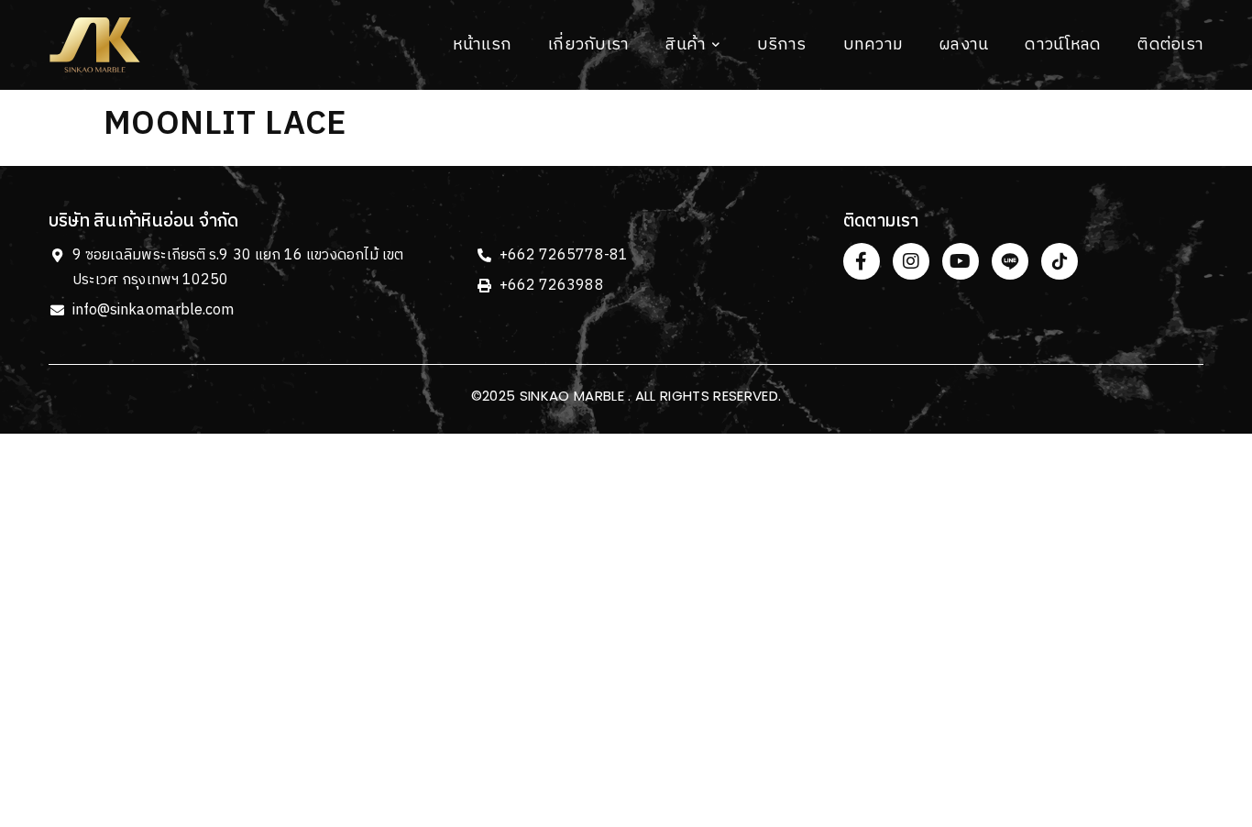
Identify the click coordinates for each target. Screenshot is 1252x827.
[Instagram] (911, 261)
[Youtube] (960, 261)
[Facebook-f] (861, 261)
